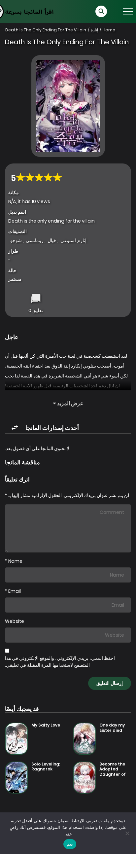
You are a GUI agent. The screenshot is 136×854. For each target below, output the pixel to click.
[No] (127, 833)
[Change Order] (14, 427)
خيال (52, 240)
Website (14, 621)
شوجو (16, 240)
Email (14, 591)
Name (15, 561)
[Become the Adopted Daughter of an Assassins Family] (84, 777)
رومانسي (35, 240)
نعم (70, 844)
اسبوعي (68, 240)
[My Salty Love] (16, 738)
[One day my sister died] (84, 738)
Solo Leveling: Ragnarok (45, 766)
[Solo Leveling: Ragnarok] (16, 777)
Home (109, 30)
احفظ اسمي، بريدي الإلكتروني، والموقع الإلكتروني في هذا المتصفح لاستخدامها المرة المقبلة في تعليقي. (60, 661)
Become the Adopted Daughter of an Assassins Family (113, 774)
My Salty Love (45, 725)
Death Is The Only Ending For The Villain (45, 30)
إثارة (94, 30)
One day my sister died (112, 727)
